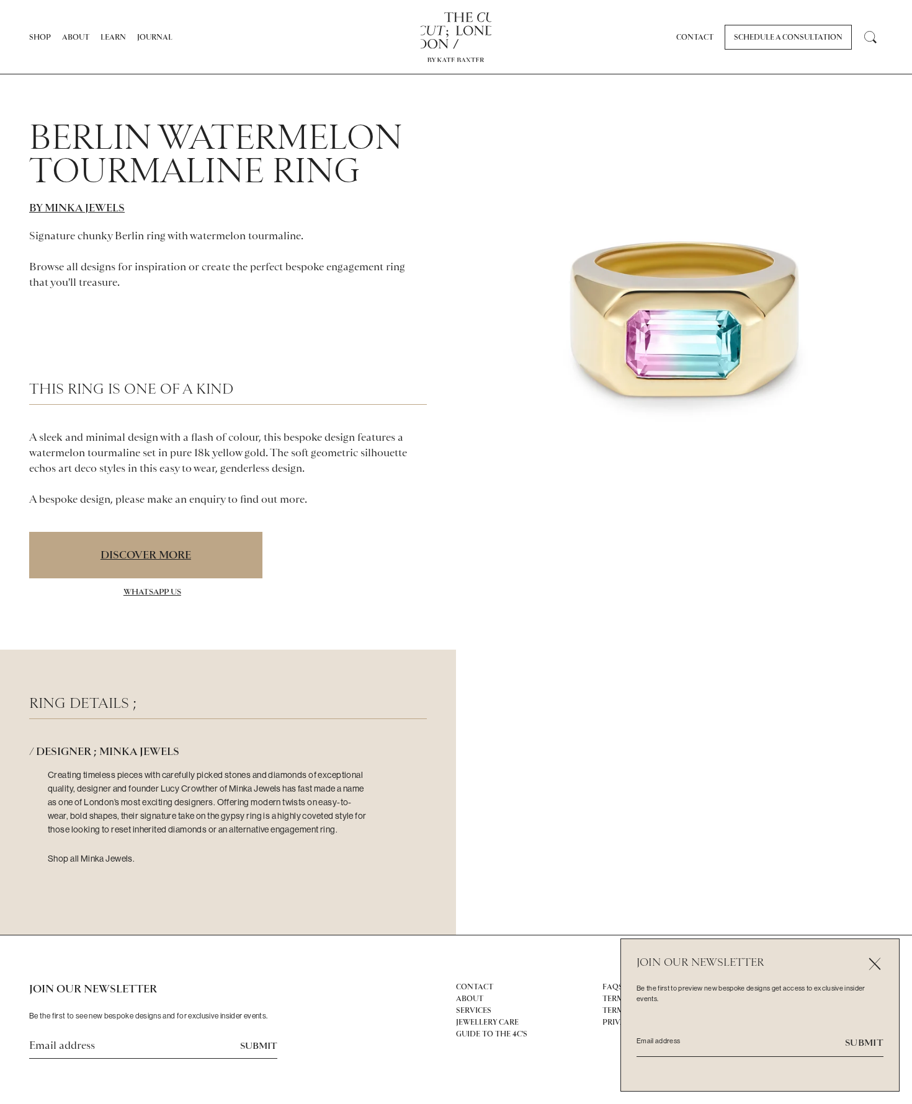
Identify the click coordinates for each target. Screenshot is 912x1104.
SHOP (40, 37)
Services (473, 1010)
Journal (154, 37)
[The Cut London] (456, 30)
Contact (694, 37)
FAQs (612, 987)
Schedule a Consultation (788, 37)
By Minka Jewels (77, 207)
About (75, 37)
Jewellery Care (487, 1022)
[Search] (870, 37)
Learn (113, 37)
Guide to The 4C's (491, 1034)
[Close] (874, 963)
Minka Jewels (107, 858)
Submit (258, 1045)
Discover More (146, 555)
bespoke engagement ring (345, 266)
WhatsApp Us (152, 591)
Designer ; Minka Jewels (107, 751)
